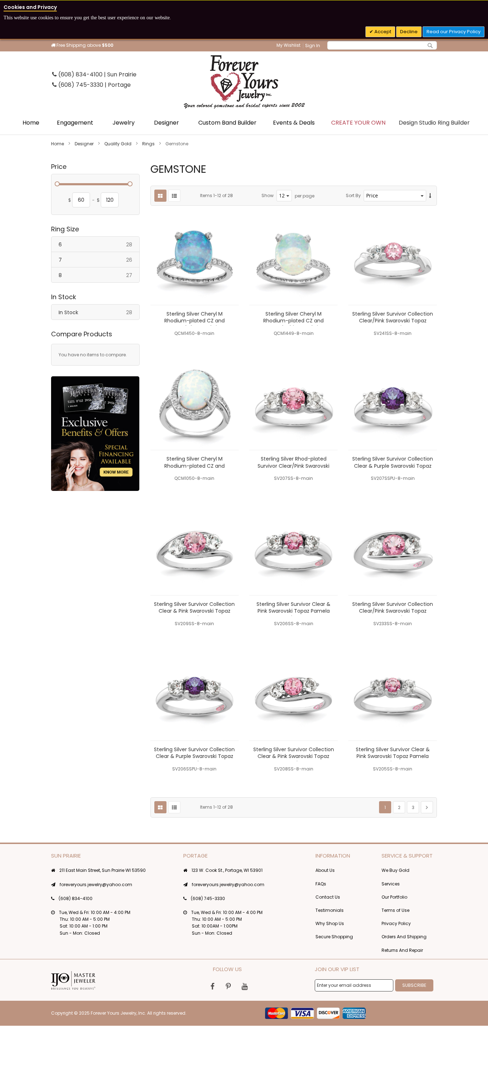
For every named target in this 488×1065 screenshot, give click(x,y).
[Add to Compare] (228, 278)
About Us (325, 870)
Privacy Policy (396, 923)
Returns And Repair (402, 950)
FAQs (320, 884)
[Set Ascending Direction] (430, 195)
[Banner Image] (95, 433)
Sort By (353, 195)
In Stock (99, 312)
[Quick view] (228, 294)
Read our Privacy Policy (453, 31)
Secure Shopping (334, 937)
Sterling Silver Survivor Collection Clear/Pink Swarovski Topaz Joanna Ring (392, 320)
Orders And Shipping (404, 937)
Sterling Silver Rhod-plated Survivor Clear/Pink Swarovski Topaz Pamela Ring (293, 465)
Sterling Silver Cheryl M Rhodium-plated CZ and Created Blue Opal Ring (194, 320)
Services (391, 884)
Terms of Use (395, 910)
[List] (174, 196)
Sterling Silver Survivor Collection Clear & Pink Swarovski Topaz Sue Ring (194, 611)
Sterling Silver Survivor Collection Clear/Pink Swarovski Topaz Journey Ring (392, 611)
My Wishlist (288, 45)
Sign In (312, 45)
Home (58, 144)
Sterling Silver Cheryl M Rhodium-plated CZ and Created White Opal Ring (293, 320)
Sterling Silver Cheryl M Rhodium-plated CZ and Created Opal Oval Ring (194, 465)
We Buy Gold (395, 870)
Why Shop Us (329, 923)
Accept (382, 31)
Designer (85, 144)
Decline (409, 31)
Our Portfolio (394, 897)
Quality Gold (118, 144)
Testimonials (329, 910)
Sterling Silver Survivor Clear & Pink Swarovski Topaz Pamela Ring (293, 611)
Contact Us (327, 897)
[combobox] (382, 45)
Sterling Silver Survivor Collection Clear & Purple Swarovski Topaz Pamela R (392, 465)
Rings (149, 144)
